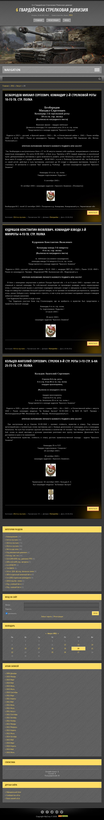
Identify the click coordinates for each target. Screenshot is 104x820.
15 (12, 648)
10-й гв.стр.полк (19, 217)
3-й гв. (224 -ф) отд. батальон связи (20, 571)
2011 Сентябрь (12, 714)
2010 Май (10, 683)
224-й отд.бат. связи (14, 581)
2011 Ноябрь (11, 721)
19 (65, 648)
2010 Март (10, 680)
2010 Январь (11, 677)
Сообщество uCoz (13, 795)
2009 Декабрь (11, 673)
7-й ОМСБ (10, 568)
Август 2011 (52, 633)
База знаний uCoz (13, 798)
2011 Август (10, 711)
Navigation (12, 70)
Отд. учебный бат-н (13, 584)
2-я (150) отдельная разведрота (18, 578)
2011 (12, 86)
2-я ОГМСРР (11, 565)
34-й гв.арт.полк (12, 549)
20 (78, 648)
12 (65, 645)
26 (65, 652)
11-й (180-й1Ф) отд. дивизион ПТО (19, 559)
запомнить (12, 613)
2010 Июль (10, 689)
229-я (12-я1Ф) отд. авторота (17, 562)
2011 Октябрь (11, 718)
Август (18, 86)
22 (12, 652)
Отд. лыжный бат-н (13, 587)
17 (39, 648)
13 (78, 645)
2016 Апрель (11, 746)
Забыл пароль (46, 616)
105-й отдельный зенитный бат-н (18, 575)
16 (25, 648)
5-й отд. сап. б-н (12, 556)
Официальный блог (13, 792)
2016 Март (10, 743)
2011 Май (9, 702)
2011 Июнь (10, 705)
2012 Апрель (11, 730)
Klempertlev (54, 217)
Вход (67, 20)
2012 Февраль (11, 727)
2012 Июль (10, 733)
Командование (12, 537)
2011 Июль (10, 708)
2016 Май (10, 749)
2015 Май (10, 740)
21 (92, 648)
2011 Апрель (11, 699)
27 (78, 652)
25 (52, 652)
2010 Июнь (10, 686)
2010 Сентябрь (12, 692)
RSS (71, 15)
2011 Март (10, 696)
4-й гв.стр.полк (19, 349)
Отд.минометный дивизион (16, 552)
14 (92, 645)
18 (52, 648)
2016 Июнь (10, 752)
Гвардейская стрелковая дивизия (52, 10)
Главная (38, 20)
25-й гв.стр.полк (19, 514)
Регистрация (53, 20)
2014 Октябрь (11, 737)
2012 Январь (11, 724)
